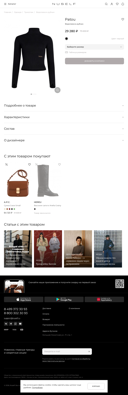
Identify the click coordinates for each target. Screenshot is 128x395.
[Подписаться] (88, 351)
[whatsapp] (16, 324)
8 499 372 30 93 (15, 309)
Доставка (46, 308)
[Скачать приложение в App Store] (23, 299)
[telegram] (11, 324)
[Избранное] (117, 4)
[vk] (6, 324)
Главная (7, 12)
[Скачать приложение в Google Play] (64, 299)
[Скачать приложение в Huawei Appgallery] (104, 299)
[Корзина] (123, 4)
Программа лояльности (53, 325)
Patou (70, 19)
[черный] (66, 38)
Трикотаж (28, 12)
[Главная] (64, 4)
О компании (74, 308)
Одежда (17, 12)
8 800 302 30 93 (16, 313)
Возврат (46, 319)
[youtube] (20, 324)
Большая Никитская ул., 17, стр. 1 (57, 335)
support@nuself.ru (12, 318)
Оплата (45, 314)
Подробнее (37, 387)
